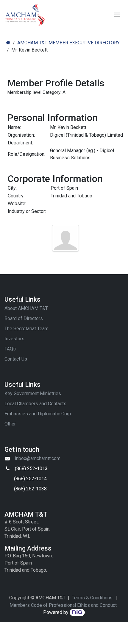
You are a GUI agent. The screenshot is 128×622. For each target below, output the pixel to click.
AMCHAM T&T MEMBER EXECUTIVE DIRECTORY (68, 43)
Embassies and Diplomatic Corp (37, 414)
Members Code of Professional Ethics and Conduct (63, 605)
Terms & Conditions (92, 598)
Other (10, 424)
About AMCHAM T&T (26, 308)
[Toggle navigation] (117, 15)
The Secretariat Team (26, 328)
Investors (14, 339)
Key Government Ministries (32, 393)
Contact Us (15, 359)
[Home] (8, 43)
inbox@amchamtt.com (37, 458)
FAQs (10, 349)
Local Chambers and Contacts (35, 403)
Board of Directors (23, 318)
